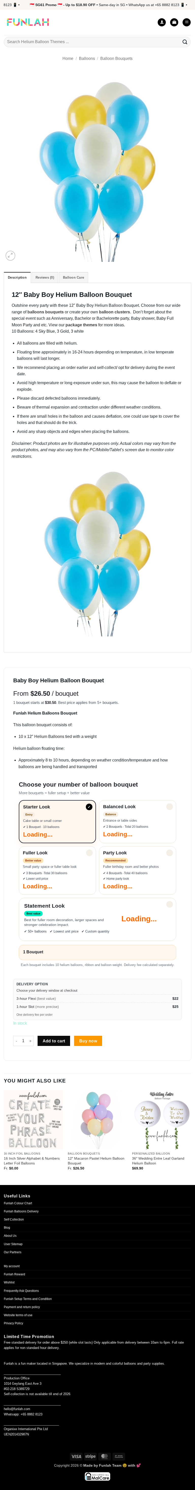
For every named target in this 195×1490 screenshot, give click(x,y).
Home (67, 58)
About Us (10, 1236)
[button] (174, 22)
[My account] (162, 22)
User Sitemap (13, 1244)
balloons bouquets (45, 312)
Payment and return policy (22, 1307)
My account (12, 1266)
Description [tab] (17, 277)
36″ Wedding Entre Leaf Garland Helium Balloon (158, 1160)
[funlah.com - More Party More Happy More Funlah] (28, 22)
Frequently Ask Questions (21, 1291)
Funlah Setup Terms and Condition (28, 1299)
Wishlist (9, 1282)
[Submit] (185, 42)
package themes (81, 325)
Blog (7, 1227)
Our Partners (12, 1252)
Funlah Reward (14, 1274)
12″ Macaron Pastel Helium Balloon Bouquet (96, 1160)
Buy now (88, 1041)
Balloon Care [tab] (73, 277)
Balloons (87, 58)
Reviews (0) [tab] (45, 277)
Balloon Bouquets (116, 58)
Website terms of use (18, 1315)
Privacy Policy (13, 1323)
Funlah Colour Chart (18, 1203)
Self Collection (14, 1219)
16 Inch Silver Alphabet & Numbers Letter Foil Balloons (32, 1160)
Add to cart (54, 1041)
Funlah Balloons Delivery (21, 1211)
